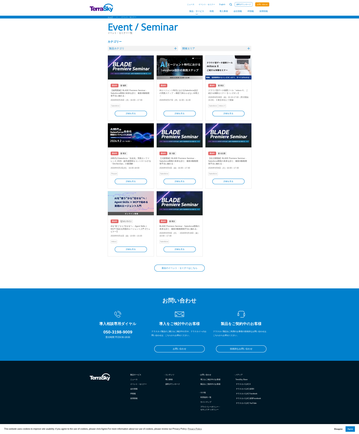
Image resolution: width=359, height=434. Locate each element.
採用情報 (263, 11)
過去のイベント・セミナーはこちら (179, 268)
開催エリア (188, 48)
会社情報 (237, 11)
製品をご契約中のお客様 (210, 384)
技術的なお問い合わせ (241, 349)
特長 (212, 11)
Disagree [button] (338, 429)
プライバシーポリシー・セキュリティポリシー (210, 408)
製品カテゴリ (116, 48)
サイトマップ (205, 402)
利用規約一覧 (205, 397)
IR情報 (251, 11)
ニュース (190, 4)
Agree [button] (350, 429)
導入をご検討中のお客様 (210, 379)
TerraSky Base (241, 379)
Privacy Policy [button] (195, 429)
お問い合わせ (262, 4)
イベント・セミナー (207, 4)
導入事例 (223, 11)
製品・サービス (196, 11)
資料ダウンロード (243, 4)
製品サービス (135, 375)
